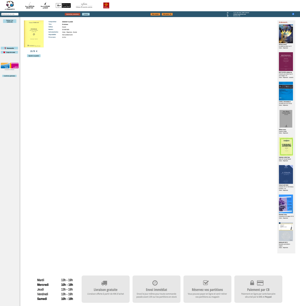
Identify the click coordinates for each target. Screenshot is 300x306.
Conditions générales (9, 76)
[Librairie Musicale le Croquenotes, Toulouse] (63, 7)
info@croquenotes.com (239, 14)
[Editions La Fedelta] (84, 9)
